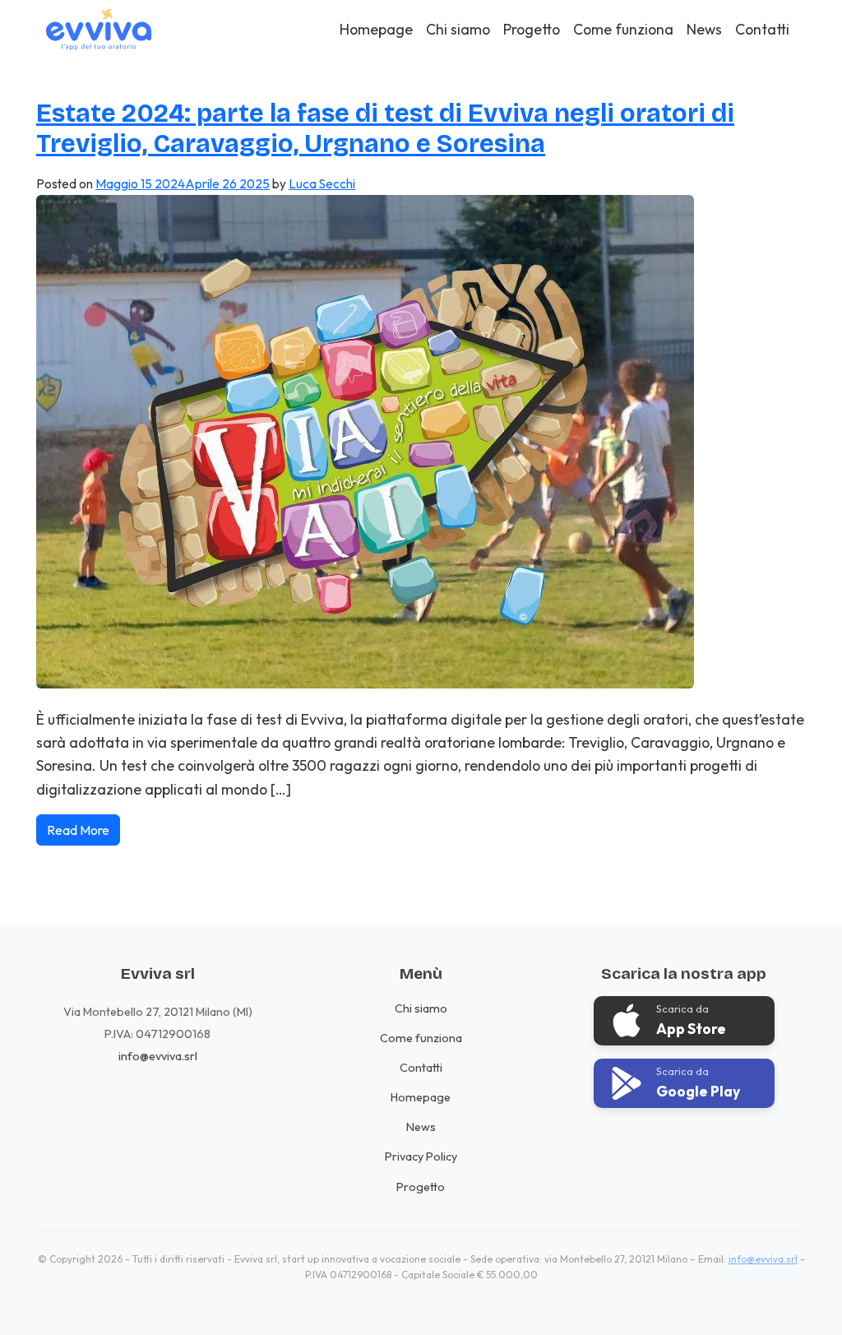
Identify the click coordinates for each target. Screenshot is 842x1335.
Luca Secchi (322, 184)
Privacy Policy (421, 1156)
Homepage (376, 29)
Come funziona (623, 29)
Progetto (531, 29)
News (704, 29)
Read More (78, 830)
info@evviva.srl (157, 1056)
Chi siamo (458, 29)
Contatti (762, 29)
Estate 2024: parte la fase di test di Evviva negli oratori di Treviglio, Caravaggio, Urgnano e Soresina (385, 129)
